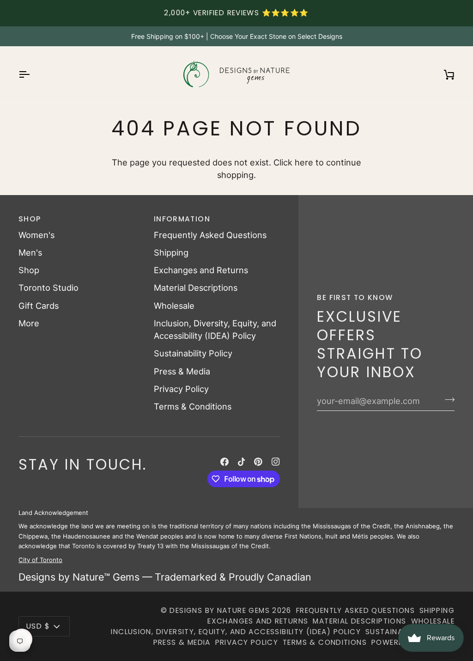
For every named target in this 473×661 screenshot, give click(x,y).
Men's (30, 252)
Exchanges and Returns (201, 270)
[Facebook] (224, 462)
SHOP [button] (29, 219)
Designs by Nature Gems (220, 610)
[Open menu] (32, 74)
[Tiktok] (241, 462)
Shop (28, 270)
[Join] (447, 399)
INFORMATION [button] (182, 219)
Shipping (171, 252)
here (304, 162)
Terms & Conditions (192, 406)
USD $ (38, 626)
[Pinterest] (258, 462)
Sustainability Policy (193, 353)
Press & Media (182, 371)
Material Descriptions (195, 287)
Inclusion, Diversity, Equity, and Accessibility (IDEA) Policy (236, 632)
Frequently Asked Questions (210, 235)
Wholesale (174, 305)
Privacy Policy (181, 389)
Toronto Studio (48, 287)
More (28, 323)
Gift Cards (38, 305)
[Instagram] (276, 462)
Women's (36, 235)
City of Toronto (40, 559)
